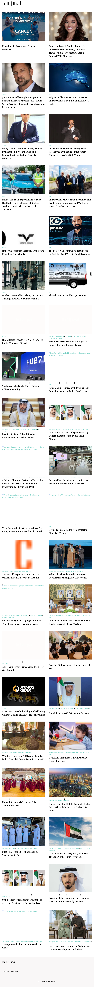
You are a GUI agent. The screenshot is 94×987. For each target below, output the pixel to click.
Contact (6, 971)
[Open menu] (90, 3)
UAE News (59, 338)
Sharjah (4, 431)
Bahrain (12, 662)
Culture (58, 525)
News (4, 43)
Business (51, 336)
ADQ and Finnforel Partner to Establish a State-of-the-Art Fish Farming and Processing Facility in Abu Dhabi (22, 483)
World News (6, 896)
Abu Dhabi (5, 383)
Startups (52, 338)
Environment (76, 336)
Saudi (23, 571)
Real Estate (34, 477)
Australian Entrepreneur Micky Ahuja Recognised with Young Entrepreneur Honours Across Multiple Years (67, 152)
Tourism (87, 848)
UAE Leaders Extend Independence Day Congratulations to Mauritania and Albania (68, 435)
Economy (68, 336)
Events (22, 799)
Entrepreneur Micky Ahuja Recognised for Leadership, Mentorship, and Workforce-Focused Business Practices (70, 203)
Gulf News (14, 971)
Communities (59, 336)
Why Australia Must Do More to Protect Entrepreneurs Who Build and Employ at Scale (69, 100)
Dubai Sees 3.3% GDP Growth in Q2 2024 (69, 713)
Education (70, 383)
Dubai (57, 383)
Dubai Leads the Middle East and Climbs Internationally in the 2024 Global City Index (69, 807)
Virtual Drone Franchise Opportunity (67, 295)
